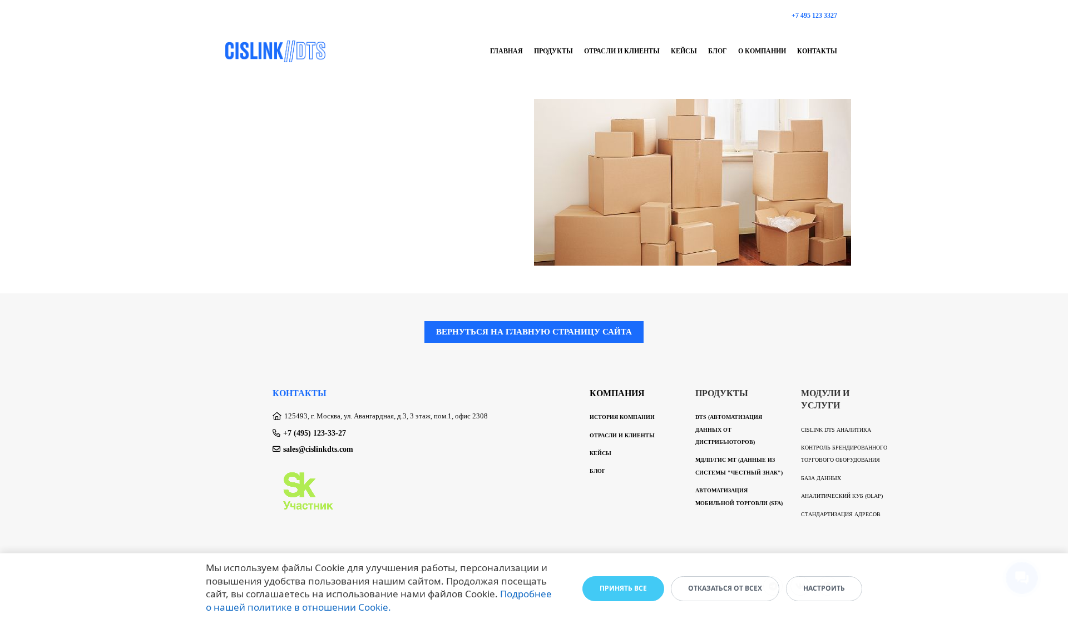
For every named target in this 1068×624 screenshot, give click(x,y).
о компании (762, 51)
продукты (553, 51)
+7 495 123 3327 (814, 15)
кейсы (684, 51)
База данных (821, 478)
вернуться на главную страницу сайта (534, 331)
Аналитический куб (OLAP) (842, 496)
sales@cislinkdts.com (318, 449)
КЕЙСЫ (600, 453)
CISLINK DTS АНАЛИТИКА (836, 430)
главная (506, 51)
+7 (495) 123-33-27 (314, 433)
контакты (817, 51)
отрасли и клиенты (622, 51)
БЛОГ (597, 471)
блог (717, 51)
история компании (622, 417)
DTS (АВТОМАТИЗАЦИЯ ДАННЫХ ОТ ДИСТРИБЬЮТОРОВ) (728, 429)
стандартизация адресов (841, 514)
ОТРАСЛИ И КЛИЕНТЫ (622, 435)
